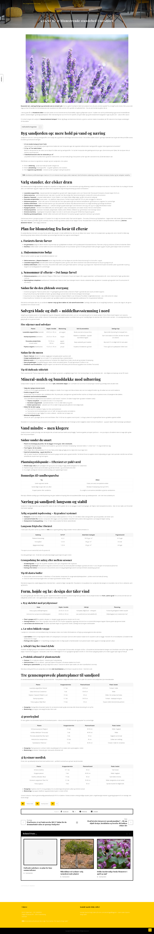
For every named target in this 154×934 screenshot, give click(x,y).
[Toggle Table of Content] (39, 127)
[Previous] (127, 834)
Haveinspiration (44, 803)
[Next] (130, 834)
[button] (64, 811)
